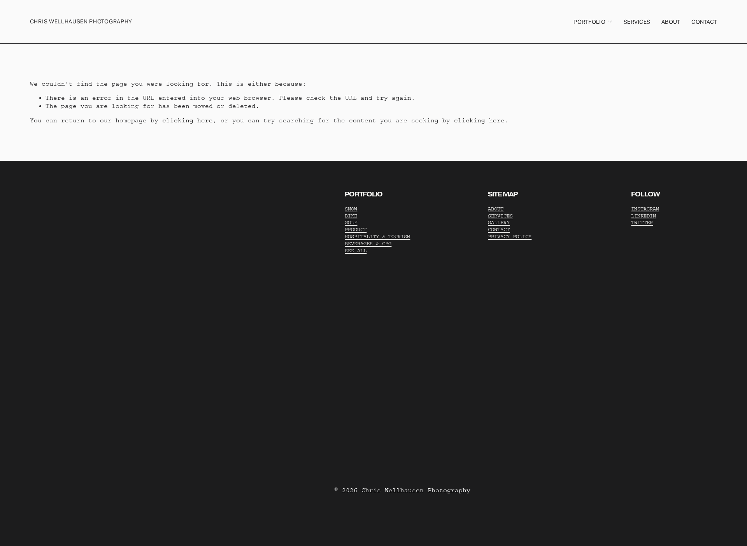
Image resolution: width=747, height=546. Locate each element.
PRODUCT (355, 229)
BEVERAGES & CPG (368, 243)
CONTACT (499, 229)
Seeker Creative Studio (139, 279)
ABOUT (495, 209)
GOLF (351, 222)
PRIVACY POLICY (509, 236)
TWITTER (642, 222)
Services (637, 21)
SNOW (351, 209)
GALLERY (499, 222)
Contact (704, 21)
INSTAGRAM (645, 209)
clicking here (187, 120)
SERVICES (500, 216)
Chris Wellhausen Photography (81, 21)
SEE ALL (355, 250)
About (670, 21)
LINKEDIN (643, 216)
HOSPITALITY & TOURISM (377, 236)
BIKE (351, 216)
